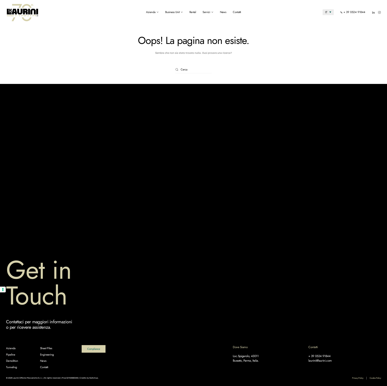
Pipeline (10, 355)
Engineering (47, 355)
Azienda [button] (151, 12)
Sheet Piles (46, 348)
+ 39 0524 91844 (354, 12)
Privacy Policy (357, 377)
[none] (328, 12)
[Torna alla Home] (23, 12)
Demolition (12, 361)
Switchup (93, 378)
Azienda (11, 348)
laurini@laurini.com (320, 360)
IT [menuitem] (326, 12)
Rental (192, 12)
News (223, 12)
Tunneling (11, 367)
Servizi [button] (206, 12)
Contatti (237, 12)
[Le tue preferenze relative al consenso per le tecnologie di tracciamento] (3, 289)
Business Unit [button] (172, 12)
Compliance (93, 349)
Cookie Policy (375, 377)
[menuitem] (328, 12)
